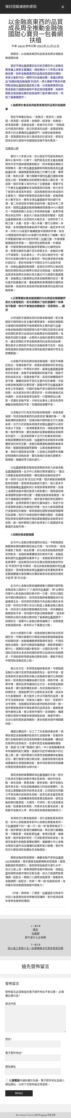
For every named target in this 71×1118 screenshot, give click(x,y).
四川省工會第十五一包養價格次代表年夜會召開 (35, 948)
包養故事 (31, 168)
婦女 (35, 929)
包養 (8, 219)
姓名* (8, 1039)
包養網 (25, 65)
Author (44, 1115)
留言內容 (10, 1003)
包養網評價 (22, 85)
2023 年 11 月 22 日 (48, 45)
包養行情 (50, 175)
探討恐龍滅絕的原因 (20, 7)
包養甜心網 (11, 148)
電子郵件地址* (13, 1052)
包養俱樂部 (54, 368)
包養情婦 (10, 471)
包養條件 (47, 892)
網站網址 (10, 1066)
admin (21, 45)
